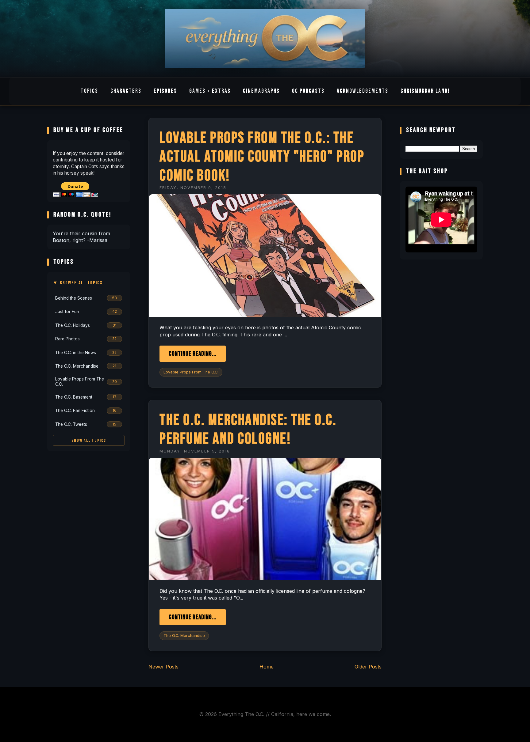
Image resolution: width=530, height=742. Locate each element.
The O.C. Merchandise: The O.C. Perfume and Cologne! (247, 429)
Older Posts (368, 667)
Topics (89, 91)
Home (266, 667)
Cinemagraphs (261, 91)
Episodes (165, 91)
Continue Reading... (193, 354)
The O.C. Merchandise (184, 635)
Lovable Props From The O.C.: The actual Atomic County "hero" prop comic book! (261, 157)
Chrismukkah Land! (425, 91)
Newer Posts (163, 667)
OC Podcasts (308, 91)
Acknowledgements (362, 91)
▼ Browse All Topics (78, 283)
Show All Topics (88, 440)
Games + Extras (210, 91)
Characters (125, 91)
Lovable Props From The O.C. (190, 372)
